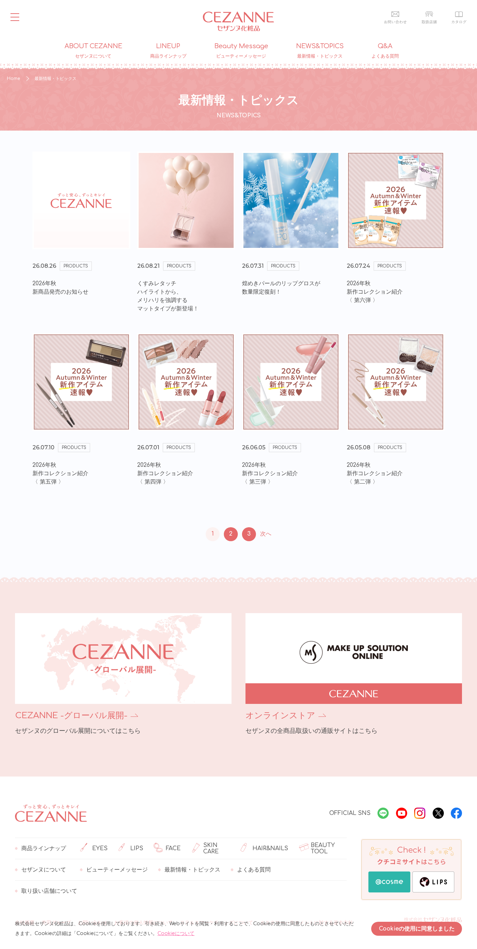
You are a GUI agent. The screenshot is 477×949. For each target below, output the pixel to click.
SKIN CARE (211, 848)
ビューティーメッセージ (117, 870)
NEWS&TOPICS (320, 51)
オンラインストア (280, 715)
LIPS (136, 848)
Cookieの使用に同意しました (417, 929)
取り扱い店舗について (49, 891)
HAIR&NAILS (270, 848)
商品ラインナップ (43, 848)
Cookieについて (176, 933)
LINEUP (168, 51)
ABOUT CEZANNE (93, 51)
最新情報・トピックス (192, 870)
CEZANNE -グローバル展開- (71, 715)
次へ (265, 534)
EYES (100, 848)
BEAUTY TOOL (323, 848)
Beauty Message (241, 51)
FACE (173, 848)
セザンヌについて (43, 870)
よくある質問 (254, 870)
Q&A (385, 51)
